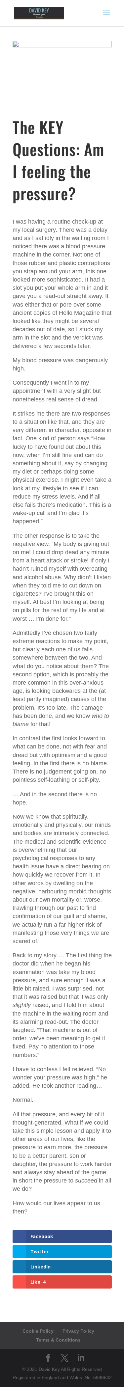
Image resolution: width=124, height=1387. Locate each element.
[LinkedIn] (81, 1358)
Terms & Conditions (58, 1340)
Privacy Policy (78, 1331)
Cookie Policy (38, 1331)
